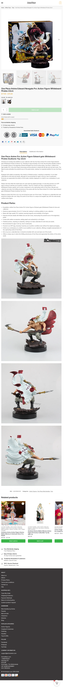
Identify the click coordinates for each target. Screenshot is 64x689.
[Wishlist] (23, 503)
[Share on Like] (2, 141)
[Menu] (3, 3)
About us (3, 575)
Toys (13, 7)
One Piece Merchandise (43, 491)
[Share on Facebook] (5, 141)
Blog (2, 620)
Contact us (4, 584)
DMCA (3, 578)
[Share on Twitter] (8, 141)
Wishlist (3, 618)
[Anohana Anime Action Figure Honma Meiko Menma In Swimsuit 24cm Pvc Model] (13, 513)
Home (2, 7)
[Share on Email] (14, 141)
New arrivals (5, 613)
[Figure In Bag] (3, 101)
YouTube (3, 647)
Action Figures (33, 491)
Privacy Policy (5, 580)
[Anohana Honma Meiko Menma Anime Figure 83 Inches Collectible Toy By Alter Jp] (40, 513)
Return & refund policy (8, 600)
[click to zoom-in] (31, 39)
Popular (3, 611)
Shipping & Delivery (7, 595)
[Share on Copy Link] (23, 141)
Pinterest (4, 644)
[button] (6, 109)
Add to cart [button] (40, 541)
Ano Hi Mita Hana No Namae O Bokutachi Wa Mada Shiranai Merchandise (11, 528)
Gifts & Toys (8, 7)
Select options (13, 541)
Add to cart (35, 110)
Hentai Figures (13, 529)
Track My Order (5, 593)
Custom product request (8, 602)
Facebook (4, 642)
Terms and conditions (7, 582)
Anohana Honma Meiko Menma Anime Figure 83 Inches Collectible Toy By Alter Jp (39, 532)
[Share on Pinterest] (11, 141)
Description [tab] (23, 151)
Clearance (4, 616)
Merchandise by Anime (8, 609)
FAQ (2, 587)
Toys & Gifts (4, 636)
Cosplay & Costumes (7, 629)
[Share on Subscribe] (17, 141)
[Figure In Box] (9, 101)
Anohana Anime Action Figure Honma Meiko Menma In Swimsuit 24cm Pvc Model (12, 533)
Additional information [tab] (36, 151)
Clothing (3, 631)
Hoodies (3, 633)
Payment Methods (6, 598)
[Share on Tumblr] (20, 141)
